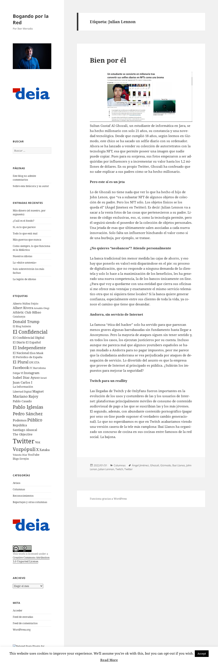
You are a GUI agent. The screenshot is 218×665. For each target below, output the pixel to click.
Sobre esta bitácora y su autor (31, 186)
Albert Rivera (23, 308)
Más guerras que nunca (27, 239)
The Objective (23, 434)
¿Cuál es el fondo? (23, 221)
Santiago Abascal (25, 430)
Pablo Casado (22, 401)
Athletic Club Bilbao (27, 312)
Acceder (17, 610)
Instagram (31, 372)
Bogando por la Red (31, 19)
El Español (33, 342)
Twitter (23, 441)
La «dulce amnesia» (24, 262)
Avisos (16, 483)
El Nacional (21, 353)
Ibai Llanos (178, 465)
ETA (36, 362)
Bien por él (108, 60)
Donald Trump (26, 321)
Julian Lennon (106, 469)
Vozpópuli (24, 449)
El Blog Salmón (22, 326)
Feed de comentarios (25, 623)
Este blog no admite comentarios (24, 177)
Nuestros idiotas (22, 256)
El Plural (21, 361)
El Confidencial (30, 332)
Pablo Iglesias (28, 407)
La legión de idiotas (24, 279)
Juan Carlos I (22, 382)
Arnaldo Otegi (41, 308)
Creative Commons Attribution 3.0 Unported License (31, 559)
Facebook (21, 367)
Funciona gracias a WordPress (108, 499)
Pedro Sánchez (28, 414)
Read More (109, 660)
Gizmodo (165, 465)
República (20, 425)
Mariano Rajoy (25, 396)
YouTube (33, 455)
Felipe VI (18, 373)
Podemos (20, 420)
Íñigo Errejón (21, 458)
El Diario (19, 342)
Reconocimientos (23, 496)
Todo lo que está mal (25, 233)
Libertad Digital (22, 391)
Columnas (19, 489)
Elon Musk (36, 353)
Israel (43, 377)
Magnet (38, 391)
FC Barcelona (38, 368)
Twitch (119, 469)
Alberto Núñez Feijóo (25, 303)
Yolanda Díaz (20, 454)
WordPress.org (21, 629)
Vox (37, 442)
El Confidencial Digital (28, 338)
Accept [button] (201, 653)
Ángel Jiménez (140, 465)
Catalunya (19, 316)
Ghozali (154, 465)
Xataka (44, 450)
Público (34, 420)
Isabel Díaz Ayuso (26, 377)
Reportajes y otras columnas (30, 502)
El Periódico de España (27, 357)
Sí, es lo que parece (24, 227)
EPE (31, 362)
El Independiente (29, 347)
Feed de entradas (23, 617)
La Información (23, 387)
